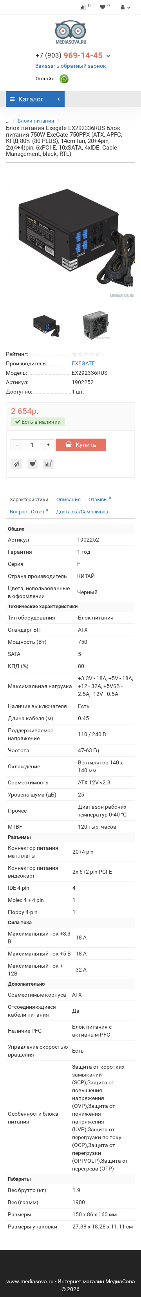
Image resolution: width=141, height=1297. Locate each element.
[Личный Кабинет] (124, 7)
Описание (68, 499)
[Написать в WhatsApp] (63, 78)
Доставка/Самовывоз (82, 512)
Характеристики (29, 499)
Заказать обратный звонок (70, 66)
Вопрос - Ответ (29, 511)
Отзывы (100, 499)
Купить (86, 444)
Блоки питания (36, 121)
